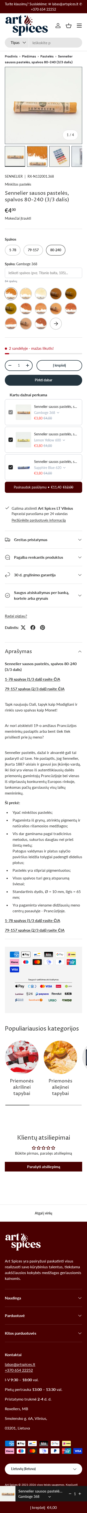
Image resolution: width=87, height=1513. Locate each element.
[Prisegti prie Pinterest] (42, 627)
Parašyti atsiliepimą (43, 1166)
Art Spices (11, 1484)
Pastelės (47, 56)
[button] (68, 25)
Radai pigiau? (16, 616)
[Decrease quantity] (70, 1493)
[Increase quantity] (79, 1493)
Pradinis (11, 56)
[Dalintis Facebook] (33, 627)
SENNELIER (14, 176)
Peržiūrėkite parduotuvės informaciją (39, 520)
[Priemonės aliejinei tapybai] (60, 1057)
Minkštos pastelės (18, 184)
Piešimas (29, 56)
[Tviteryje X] (23, 627)
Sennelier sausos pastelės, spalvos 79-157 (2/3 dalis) (56, 462)
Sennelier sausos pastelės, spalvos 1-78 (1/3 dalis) (56, 434)
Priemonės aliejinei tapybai (60, 1087)
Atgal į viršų (43, 1213)
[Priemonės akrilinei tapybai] (21, 1057)
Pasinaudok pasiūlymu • (43, 487)
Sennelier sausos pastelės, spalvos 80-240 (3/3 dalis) (56, 406)
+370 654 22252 (19, 1370)
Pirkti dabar (43, 380)
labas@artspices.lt (20, 1364)
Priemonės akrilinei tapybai (22, 1087)
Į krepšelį (59, 365)
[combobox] (43, 43)
